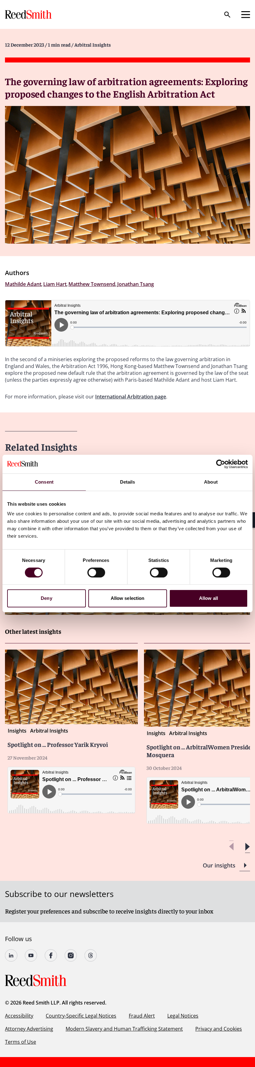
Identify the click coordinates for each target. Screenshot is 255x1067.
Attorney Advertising (29, 1028)
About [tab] (211, 482)
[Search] (227, 15)
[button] (247, 846)
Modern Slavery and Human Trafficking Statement (124, 1028)
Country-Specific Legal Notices (81, 1015)
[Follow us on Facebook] (51, 955)
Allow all (208, 598)
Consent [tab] (44, 482)
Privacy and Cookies (218, 1028)
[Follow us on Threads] (91, 955)
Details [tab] (127, 482)
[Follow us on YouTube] (31, 955)
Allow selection (128, 598)
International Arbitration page (130, 396)
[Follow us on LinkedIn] (11, 955)
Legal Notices (182, 1015)
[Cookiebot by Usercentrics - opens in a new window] (220, 464)
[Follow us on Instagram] (71, 955)
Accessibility (19, 1015)
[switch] (96, 572)
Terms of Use (20, 1041)
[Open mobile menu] (245, 14)
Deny (46, 598)
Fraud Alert (142, 1015)
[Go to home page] (29, 14)
